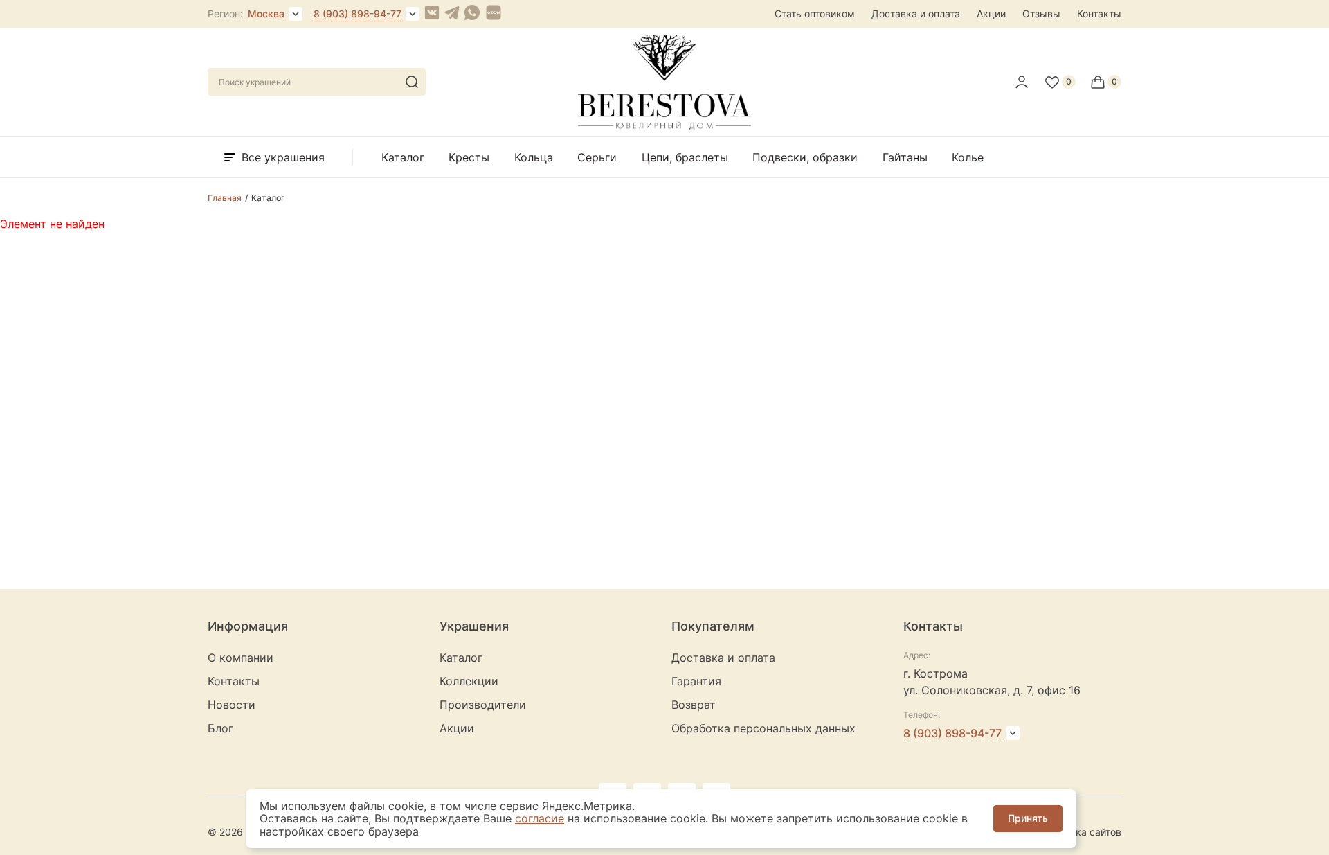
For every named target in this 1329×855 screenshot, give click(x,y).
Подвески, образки (805, 157)
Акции (991, 13)
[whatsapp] (472, 13)
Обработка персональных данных (763, 728)
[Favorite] (1060, 81)
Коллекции (469, 681)
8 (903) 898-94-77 (357, 13)
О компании (240, 657)
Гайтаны (905, 157)
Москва (266, 13)
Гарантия (696, 681)
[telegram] (452, 13)
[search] (412, 81)
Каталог (402, 157)
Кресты (469, 157)
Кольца (533, 157)
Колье (968, 157)
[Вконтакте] (432, 13)
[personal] (1021, 81)
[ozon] (493, 13)
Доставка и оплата (915, 13)
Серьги (597, 157)
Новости (231, 705)
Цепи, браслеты (685, 157)
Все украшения (283, 157)
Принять (1028, 818)
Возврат (693, 705)
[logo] (664, 125)
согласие (539, 818)
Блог (220, 728)
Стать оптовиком (815, 13)
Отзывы (1041, 13)
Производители (483, 705)
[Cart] (1105, 81)
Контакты (1099, 13)
